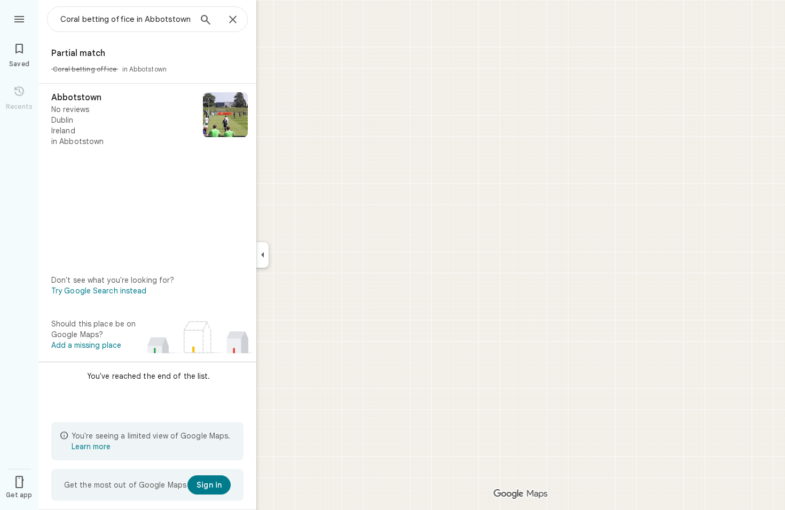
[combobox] (125, 19)
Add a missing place (86, 345)
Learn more (91, 446)
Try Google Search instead (99, 291)
